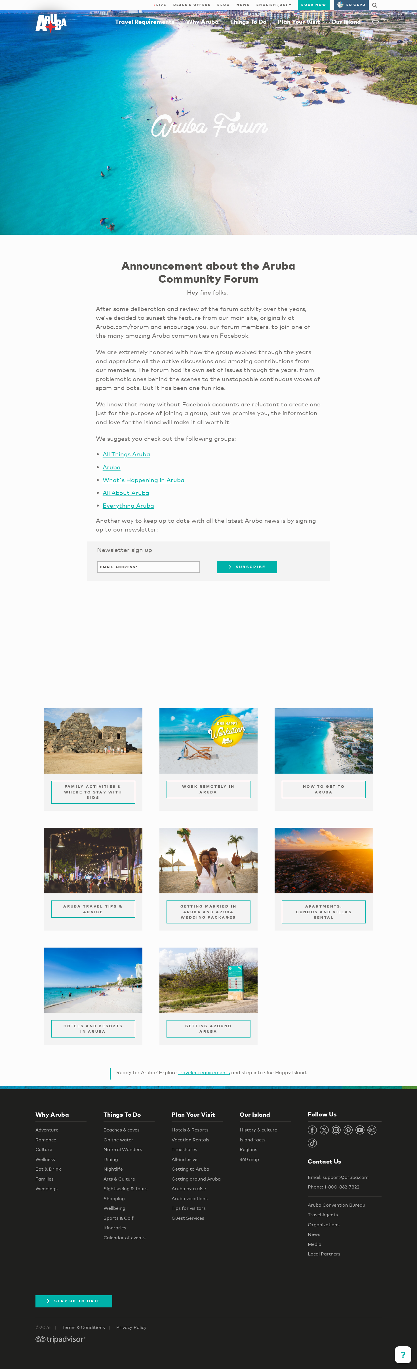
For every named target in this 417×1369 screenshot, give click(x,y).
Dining (111, 1159)
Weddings (46, 1188)
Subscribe (251, 566)
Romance (45, 1140)
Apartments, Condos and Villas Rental (324, 911)
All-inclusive (184, 1159)
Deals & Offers (192, 5)
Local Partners (324, 1254)
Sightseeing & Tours (126, 1188)
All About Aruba (126, 492)
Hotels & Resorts (190, 1130)
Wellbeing (114, 1208)
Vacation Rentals (190, 1140)
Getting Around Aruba (208, 1029)
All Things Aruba (126, 454)
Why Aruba (202, 21)
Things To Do (248, 21)
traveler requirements (204, 1072)
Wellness (45, 1159)
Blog (223, 5)
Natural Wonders (123, 1149)
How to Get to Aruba (324, 789)
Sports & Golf (119, 1218)
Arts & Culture (119, 1179)
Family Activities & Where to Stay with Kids (93, 792)
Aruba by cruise (189, 1188)
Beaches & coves (122, 1130)
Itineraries (115, 1228)
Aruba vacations (190, 1198)
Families (44, 1179)
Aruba (112, 467)
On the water (118, 1140)
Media (314, 1244)
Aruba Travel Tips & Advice (93, 909)
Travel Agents (323, 1214)
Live (160, 5)
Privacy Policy (131, 1327)
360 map (249, 1159)
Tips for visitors (189, 1208)
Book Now (313, 5)
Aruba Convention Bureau (336, 1205)
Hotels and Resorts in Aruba (93, 1029)
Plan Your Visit (299, 21)
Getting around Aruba (196, 1179)
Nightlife (113, 1169)
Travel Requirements (145, 21)
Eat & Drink (48, 1169)
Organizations (324, 1224)
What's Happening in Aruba (143, 480)
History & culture (258, 1130)
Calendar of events (125, 1237)
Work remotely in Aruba (208, 789)
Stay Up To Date (77, 1301)
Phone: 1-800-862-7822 (333, 1187)
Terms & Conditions (83, 1327)
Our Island (346, 21)
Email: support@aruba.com (338, 1177)
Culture (43, 1149)
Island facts (253, 1140)
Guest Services (188, 1218)
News (243, 5)
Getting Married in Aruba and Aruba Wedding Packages (208, 911)
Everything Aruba (128, 505)
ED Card (355, 5)
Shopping (114, 1198)
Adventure (46, 1130)
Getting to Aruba (190, 1169)
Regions (248, 1149)
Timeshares (184, 1149)
